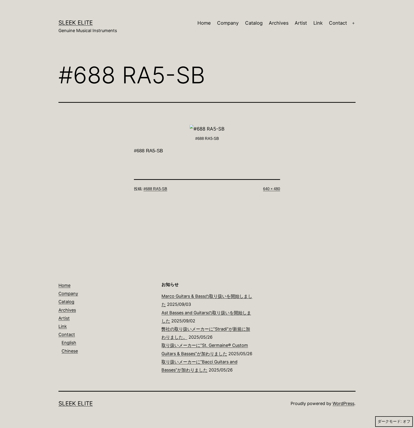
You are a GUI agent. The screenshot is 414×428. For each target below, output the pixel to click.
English (69, 342)
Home (204, 23)
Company (228, 23)
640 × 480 (271, 189)
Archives (278, 23)
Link (318, 23)
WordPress (343, 403)
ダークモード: (390, 421)
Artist (301, 23)
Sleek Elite (75, 22)
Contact (338, 23)
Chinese (70, 351)
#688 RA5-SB (155, 189)
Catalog (254, 23)
